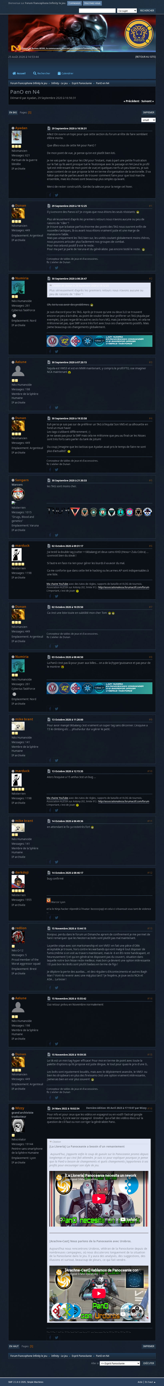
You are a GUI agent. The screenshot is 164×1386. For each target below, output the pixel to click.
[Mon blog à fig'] (14, 315)
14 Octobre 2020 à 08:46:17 (67, 873)
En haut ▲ (150, 1381)
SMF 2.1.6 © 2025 (17, 1382)
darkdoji (22, 872)
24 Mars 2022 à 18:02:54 (65, 1108)
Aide (140, 1381)
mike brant (24, 719)
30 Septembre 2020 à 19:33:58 (69, 418)
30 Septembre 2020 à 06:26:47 (69, 278)
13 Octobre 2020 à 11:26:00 (67, 719)
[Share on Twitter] (56, 195)
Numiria (22, 278)
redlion (21, 928)
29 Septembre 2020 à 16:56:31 (69, 128)
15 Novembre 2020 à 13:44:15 (69, 928)
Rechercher (43, 73)
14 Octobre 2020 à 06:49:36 (67, 821)
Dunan (20, 205)
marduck (22, 545)
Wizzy (19, 1108)
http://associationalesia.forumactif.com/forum (123, 587)
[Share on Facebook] (50, 195)
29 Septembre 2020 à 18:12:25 (69, 206)
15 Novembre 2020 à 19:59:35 (69, 1054)
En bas (13, 112)
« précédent (131, 101)
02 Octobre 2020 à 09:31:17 (67, 546)
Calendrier (67, 73)
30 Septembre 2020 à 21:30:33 (69, 480)
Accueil (21, 73)
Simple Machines (35, 1382)
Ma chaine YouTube (57, 584)
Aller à (94, 1363)
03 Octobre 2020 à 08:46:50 (67, 657)
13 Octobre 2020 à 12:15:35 (67, 771)
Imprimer (148, 112)
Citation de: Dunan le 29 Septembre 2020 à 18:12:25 (80, 285)
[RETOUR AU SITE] (145, 56)
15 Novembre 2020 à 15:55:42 (69, 998)
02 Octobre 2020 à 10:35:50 (67, 607)
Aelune (20, 362)
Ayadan (21, 128)
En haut (14, 1346)
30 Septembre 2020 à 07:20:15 (69, 362)
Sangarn (22, 480)
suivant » (147, 101)
